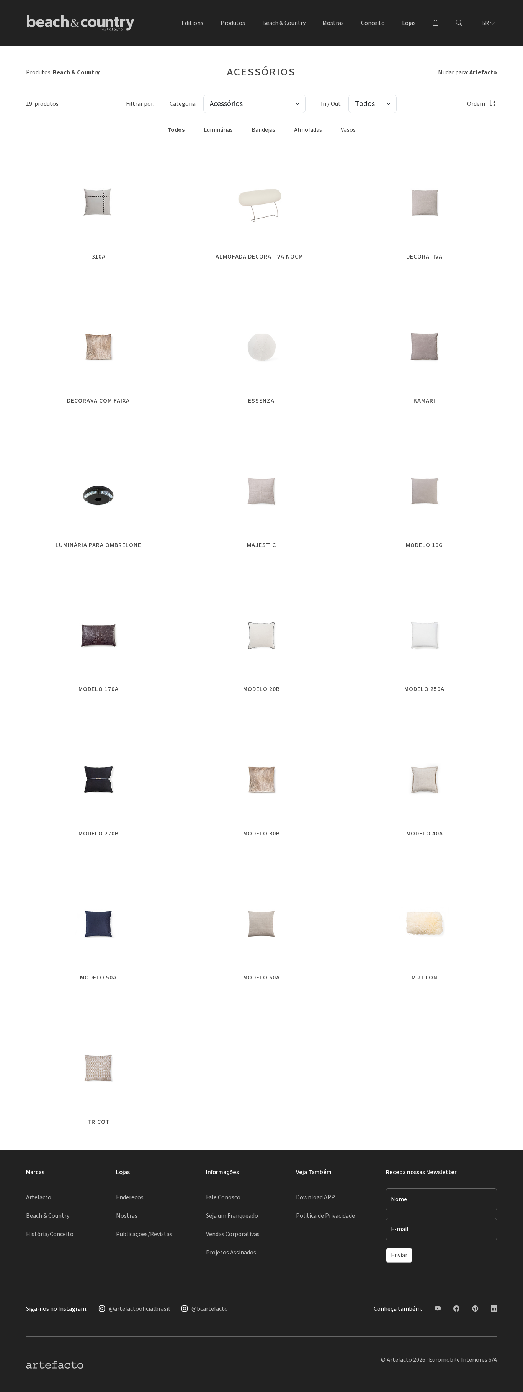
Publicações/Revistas (144, 1234)
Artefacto (483, 72)
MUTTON (425, 977)
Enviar (399, 1255)
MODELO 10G (424, 545)
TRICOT (98, 1122)
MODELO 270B (98, 833)
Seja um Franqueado (232, 1216)
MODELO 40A (424, 833)
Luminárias (218, 130)
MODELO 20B (261, 689)
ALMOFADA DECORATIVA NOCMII (261, 256)
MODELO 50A (98, 977)
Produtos (233, 23)
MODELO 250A (424, 689)
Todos (176, 130)
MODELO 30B (261, 833)
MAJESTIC (261, 545)
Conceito (373, 23)
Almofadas (308, 130)
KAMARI (424, 400)
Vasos (348, 130)
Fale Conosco (223, 1197)
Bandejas (263, 130)
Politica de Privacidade (325, 1216)
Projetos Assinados (231, 1252)
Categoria (183, 104)
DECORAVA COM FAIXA (98, 400)
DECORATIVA (424, 256)
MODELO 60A (261, 977)
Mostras (333, 23)
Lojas (409, 23)
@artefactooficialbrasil (139, 1309)
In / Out (331, 104)
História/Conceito (50, 1234)
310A (99, 256)
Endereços (130, 1197)
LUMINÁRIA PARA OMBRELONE (98, 545)
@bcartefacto (209, 1309)
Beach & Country (284, 23)
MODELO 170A (98, 689)
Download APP (315, 1197)
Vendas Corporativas (233, 1234)
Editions (192, 23)
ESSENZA (261, 400)
